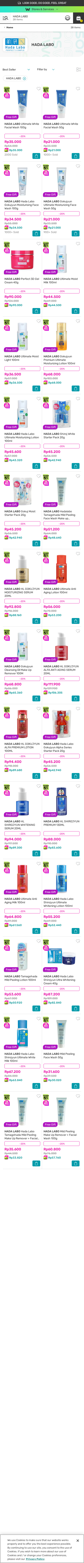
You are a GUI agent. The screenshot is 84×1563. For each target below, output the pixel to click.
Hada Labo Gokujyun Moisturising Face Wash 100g (21, 205)
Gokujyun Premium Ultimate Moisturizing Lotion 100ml (59, 360)
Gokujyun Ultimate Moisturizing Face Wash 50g (60, 205)
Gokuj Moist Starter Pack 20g (19, 513)
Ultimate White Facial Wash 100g (21, 125)
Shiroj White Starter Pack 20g (59, 435)
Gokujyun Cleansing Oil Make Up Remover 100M (18, 670)
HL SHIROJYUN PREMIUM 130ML (62, 823)
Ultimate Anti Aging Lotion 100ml (60, 590)
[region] (42, 1548)
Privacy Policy (35, 1559)
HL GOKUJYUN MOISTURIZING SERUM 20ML (22, 592)
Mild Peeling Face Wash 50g (59, 1055)
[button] (78, 17)
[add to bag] (36, 156)
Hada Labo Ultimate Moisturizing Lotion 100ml (21, 437)
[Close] (24, 79)
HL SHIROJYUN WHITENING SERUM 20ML (19, 825)
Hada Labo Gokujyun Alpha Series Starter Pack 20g (58, 747)
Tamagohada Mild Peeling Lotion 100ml (20, 978)
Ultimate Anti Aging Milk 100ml (20, 900)
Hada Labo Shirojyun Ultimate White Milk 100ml (19, 1057)
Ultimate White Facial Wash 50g (61, 125)
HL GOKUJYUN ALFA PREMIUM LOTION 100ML (22, 747)
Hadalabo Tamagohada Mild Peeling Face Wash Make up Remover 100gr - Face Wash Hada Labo (61, 518)
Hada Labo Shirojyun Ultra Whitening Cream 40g (59, 980)
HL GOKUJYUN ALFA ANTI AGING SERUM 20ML (61, 670)
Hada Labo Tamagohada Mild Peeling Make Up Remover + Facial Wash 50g (21, 1137)
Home (9, 27)
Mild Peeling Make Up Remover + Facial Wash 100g (60, 1135)
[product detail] (22, 104)
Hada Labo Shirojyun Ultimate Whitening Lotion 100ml (58, 902)
